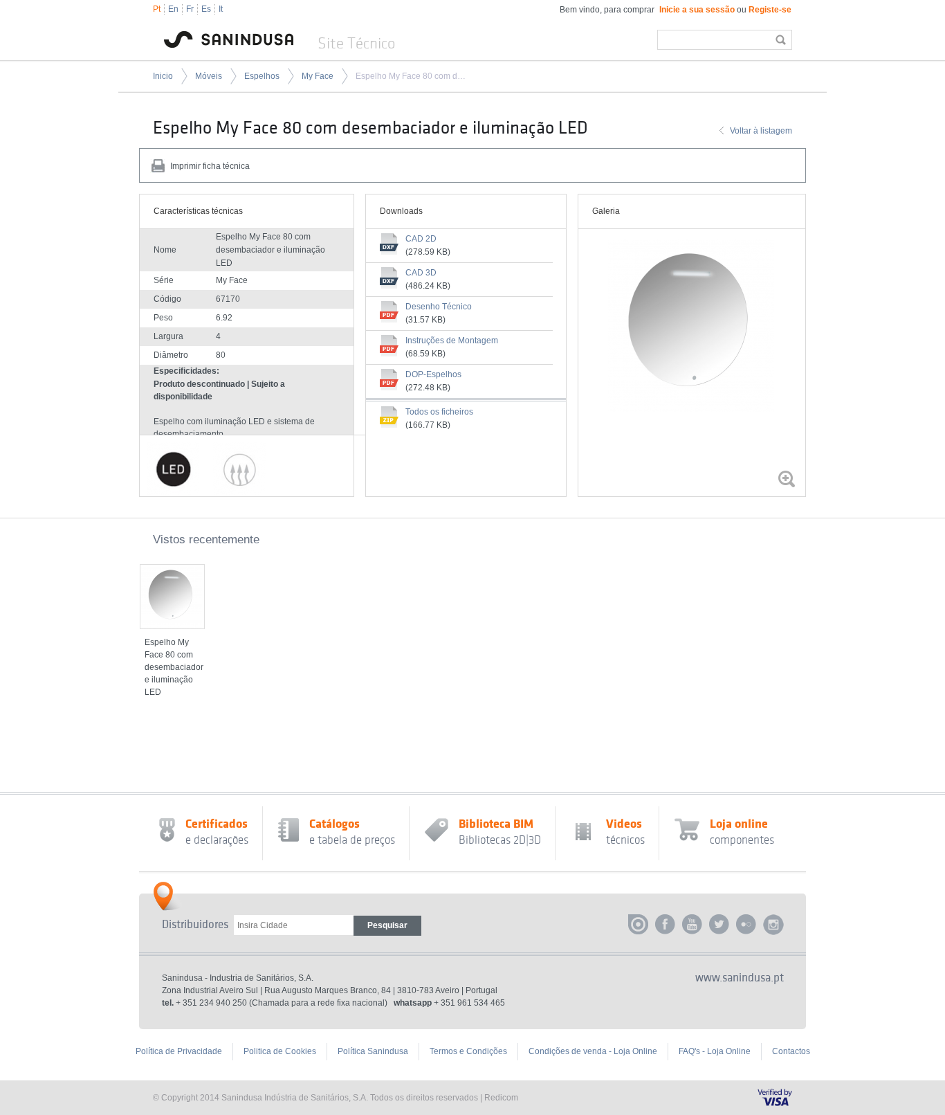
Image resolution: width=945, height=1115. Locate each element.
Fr (190, 9)
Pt (156, 9)
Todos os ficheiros (439, 412)
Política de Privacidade (179, 1051)
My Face (317, 76)
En (173, 9)
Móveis (208, 76)
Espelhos (261, 76)
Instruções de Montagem (451, 340)
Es (206, 9)
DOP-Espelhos (433, 374)
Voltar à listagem (761, 131)
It (221, 9)
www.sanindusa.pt (739, 978)
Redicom (501, 1098)
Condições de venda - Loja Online (593, 1051)
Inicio (163, 76)
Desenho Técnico (438, 306)
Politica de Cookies (280, 1051)
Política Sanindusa (373, 1051)
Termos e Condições (468, 1051)
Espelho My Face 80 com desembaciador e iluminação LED (412, 76)
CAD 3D (421, 273)
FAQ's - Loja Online (715, 1051)
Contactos (791, 1051)
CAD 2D (421, 239)
